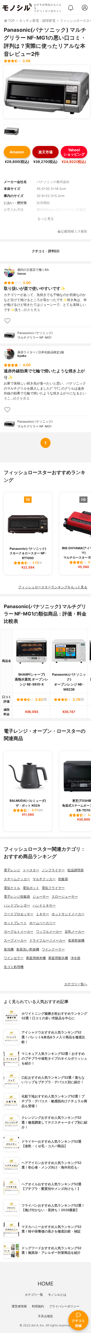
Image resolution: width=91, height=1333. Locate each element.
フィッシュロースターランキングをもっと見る (52, 587)
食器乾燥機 (76, 940)
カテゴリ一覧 (34, 1294)
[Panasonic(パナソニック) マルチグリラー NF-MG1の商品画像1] (47, 92)
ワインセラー (14, 958)
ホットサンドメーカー (68, 914)
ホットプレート (15, 923)
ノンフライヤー (53, 870)
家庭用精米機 (36, 958)
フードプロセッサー (18, 914)
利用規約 (38, 1306)
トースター (31, 870)
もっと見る (45, 219)
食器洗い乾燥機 (27, 949)
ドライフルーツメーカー (47, 940)
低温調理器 (75, 870)
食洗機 (9, 949)
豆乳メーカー (74, 932)
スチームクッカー (17, 879)
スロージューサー (65, 896)
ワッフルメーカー (49, 932)
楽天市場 (45, 152)
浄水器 (75, 958)
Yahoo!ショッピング (74, 152)
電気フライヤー (53, 888)
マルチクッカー (44, 879)
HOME (45, 1283)
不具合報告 (45, 1316)
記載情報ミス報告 (74, 231)
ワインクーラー (53, 949)
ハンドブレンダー (17, 905)
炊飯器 (63, 879)
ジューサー (41, 896)
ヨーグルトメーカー (18, 932)
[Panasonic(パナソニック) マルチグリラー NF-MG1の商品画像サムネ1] (11, 131)
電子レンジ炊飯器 (17, 896)
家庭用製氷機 (58, 958)
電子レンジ (12, 870)
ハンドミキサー (44, 905)
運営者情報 (19, 1306)
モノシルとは (57, 1294)
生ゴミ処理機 (14, 967)
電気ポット (31, 888)
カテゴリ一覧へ (75, 984)
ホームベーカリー (42, 923)
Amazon (17, 152)
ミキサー (42, 914)
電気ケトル (12, 888)
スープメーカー (15, 940)
